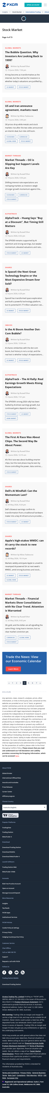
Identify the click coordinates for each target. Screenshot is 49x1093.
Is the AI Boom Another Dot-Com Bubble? (22, 331)
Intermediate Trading (33, 12)
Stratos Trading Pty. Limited (13, 997)
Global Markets (13, 48)
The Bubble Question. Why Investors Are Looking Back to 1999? (24, 56)
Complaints (21, 1075)
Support (5, 957)
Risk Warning (32, 1075)
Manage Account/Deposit (11, 893)
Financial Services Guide (34, 1043)
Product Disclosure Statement (26, 1002)
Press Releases (7, 787)
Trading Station (7, 832)
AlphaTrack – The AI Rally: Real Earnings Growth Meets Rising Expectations (24, 383)
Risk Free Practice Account (11, 884)
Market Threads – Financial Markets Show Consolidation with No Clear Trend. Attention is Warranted (24, 604)
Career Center (7, 792)
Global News (11, 141)
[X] (10, 972)
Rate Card (12, 1075)
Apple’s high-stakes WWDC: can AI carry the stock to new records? (24, 544)
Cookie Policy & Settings (10, 928)
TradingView (6, 828)
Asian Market (11, 418)
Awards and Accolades (10, 782)
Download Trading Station (11, 847)
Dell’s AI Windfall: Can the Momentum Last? (21, 492)
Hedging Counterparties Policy (13, 937)
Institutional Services (9, 917)
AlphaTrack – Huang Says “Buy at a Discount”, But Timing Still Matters (24, 222)
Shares (8, 267)
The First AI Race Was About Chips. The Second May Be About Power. (22, 441)
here (17, 756)
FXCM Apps (6, 913)
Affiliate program (8, 796)
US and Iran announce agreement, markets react (21, 108)
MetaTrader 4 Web (8, 872)
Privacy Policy (7, 932)
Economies (11, 137)
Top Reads (5, 908)
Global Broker (7, 773)
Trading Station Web (9, 867)
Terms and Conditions (10, 1073)
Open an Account (8, 888)
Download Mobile (8, 852)
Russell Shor (25, 66)
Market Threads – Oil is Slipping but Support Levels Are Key (22, 164)
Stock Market (17, 12)
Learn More (13, 669)
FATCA (40, 1075)
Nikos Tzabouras (26, 116)
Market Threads (13, 156)
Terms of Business (37, 1046)
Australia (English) (9, 807)
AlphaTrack (11, 214)
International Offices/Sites (11, 778)
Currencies (23, 137)
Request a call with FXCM (11, 961)
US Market (10, 87)
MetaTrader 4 (7, 837)
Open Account (33, 5)
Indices (8, 325)
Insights (5, 12)
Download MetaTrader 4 (10, 856)
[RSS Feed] (23, 972)
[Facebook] (4, 972)
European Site (12, 1078)
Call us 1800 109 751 (9, 952)
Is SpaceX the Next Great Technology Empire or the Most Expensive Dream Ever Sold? (22, 277)
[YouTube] (16, 972)
